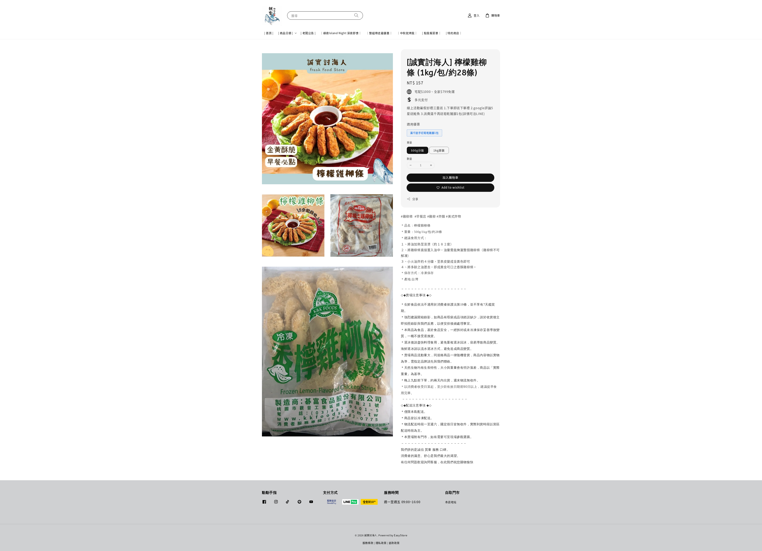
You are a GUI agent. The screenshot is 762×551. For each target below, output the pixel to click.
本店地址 (451, 502)
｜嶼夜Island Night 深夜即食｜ (341, 33)
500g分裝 (417, 150)
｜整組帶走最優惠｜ (379, 33)
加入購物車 (450, 177)
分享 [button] (415, 199)
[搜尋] (356, 15)
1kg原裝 (439, 150)
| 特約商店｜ (454, 33)
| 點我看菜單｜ (431, 33)
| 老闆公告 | (308, 33)
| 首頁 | (268, 33)
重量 (409, 142)
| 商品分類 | (285, 33)
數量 (409, 158)
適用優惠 (413, 124)
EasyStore (400, 535)
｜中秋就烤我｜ (407, 33)
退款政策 (394, 543)
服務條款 (368, 543)
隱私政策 (381, 543)
